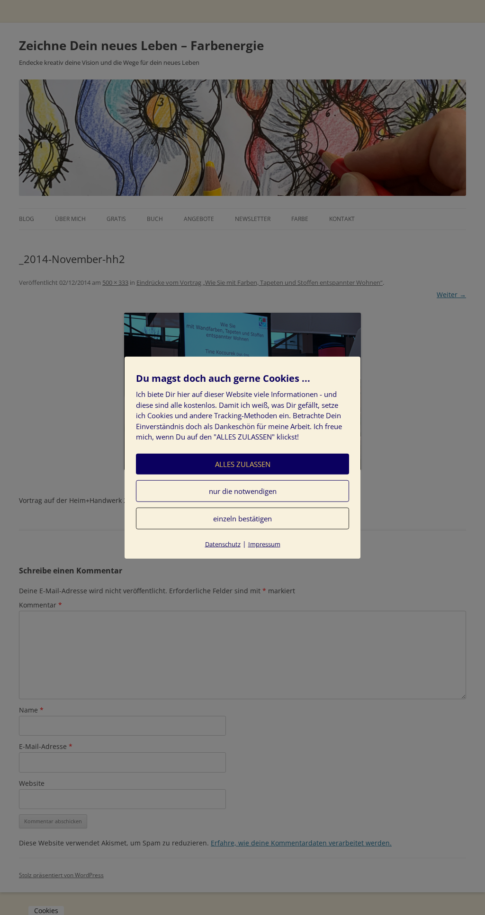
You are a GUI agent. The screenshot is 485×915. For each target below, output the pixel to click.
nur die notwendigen (243, 490)
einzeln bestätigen (242, 518)
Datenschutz (223, 543)
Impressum (264, 543)
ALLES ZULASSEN (242, 463)
